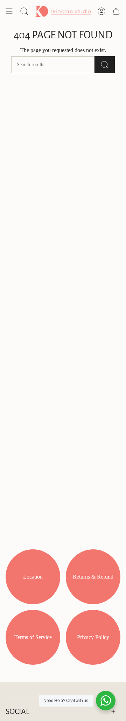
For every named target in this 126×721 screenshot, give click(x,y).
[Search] (104, 64)
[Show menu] (9, 11)
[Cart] (116, 11)
